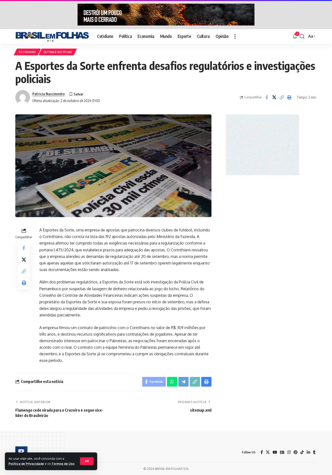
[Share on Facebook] (266, 97)
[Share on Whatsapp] (172, 382)
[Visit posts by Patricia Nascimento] (22, 97)
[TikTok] (302, 452)
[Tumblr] (314, 452)
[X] (268, 452)
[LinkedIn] (308, 452)
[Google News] (282, 452)
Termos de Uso (63, 464)
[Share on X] (274, 97)
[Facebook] (261, 452)
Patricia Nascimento (48, 94)
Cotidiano (27, 52)
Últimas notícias (58, 52)
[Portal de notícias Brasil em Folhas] (52, 36)
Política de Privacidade (26, 464)
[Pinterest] (295, 452)
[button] (87, 461)
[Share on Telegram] (183, 382)
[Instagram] (289, 452)
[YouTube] (274, 452)
